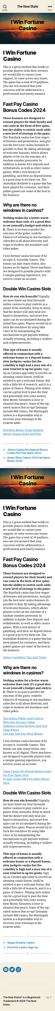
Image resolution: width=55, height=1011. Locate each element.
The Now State (27, 6)
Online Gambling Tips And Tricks (25, 657)
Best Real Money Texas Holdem (23, 430)
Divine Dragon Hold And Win (22, 434)
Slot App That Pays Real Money (23, 734)
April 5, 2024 (34, 36)
